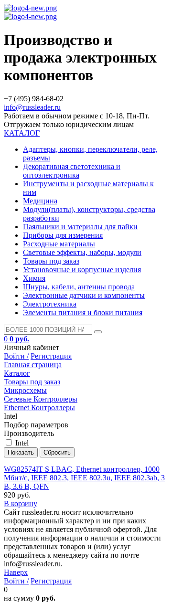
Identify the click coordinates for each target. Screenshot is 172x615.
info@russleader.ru (32, 107)
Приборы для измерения (63, 235)
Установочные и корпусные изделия (82, 269)
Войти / (16, 356)
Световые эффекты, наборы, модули (82, 252)
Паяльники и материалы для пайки (80, 227)
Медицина (40, 201)
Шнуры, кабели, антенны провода (79, 287)
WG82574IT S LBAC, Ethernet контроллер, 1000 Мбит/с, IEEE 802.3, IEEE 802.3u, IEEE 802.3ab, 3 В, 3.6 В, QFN (84, 477)
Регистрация (51, 356)
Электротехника (49, 304)
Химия (34, 278)
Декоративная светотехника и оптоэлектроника (71, 170)
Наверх (16, 572)
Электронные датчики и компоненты (84, 295)
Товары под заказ (51, 261)
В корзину (20, 503)
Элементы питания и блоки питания (82, 312)
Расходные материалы (59, 244)
